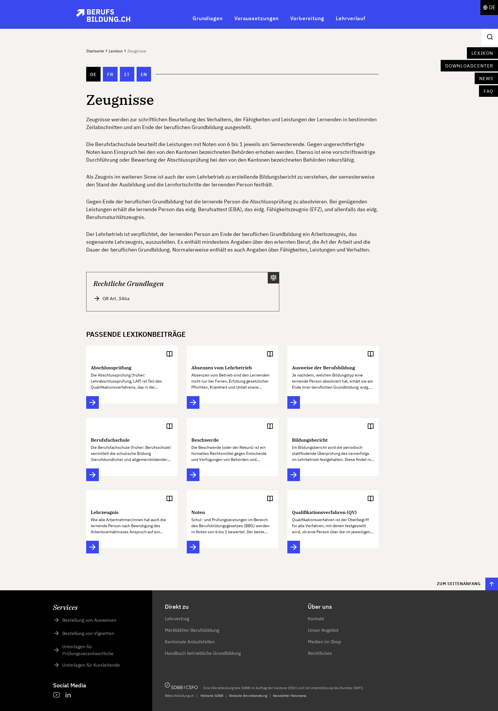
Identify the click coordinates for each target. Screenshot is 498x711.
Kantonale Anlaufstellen (190, 641)
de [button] (492, 7)
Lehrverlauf (350, 18)
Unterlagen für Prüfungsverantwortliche (88, 650)
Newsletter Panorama (289, 695)
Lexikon (482, 53)
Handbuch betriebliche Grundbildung (203, 653)
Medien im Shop (324, 641)
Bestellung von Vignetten (88, 633)
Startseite (95, 51)
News (486, 78)
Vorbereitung (307, 18)
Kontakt (316, 618)
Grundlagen (208, 18)
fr (110, 74)
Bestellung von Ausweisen (89, 620)
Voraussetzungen (256, 18)
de (93, 74)
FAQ (488, 91)
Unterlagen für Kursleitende (91, 665)
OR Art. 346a (116, 298)
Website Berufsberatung (248, 695)
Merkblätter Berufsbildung (192, 630)
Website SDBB (212, 695)
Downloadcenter (469, 66)
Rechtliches (320, 653)
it (127, 74)
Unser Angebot (323, 630)
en (144, 74)
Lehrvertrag (177, 618)
